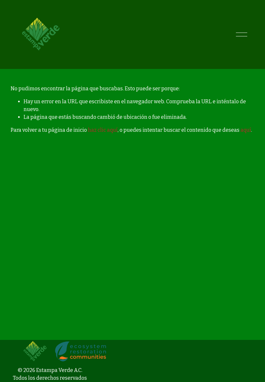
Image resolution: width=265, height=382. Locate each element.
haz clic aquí (103, 130)
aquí (245, 130)
